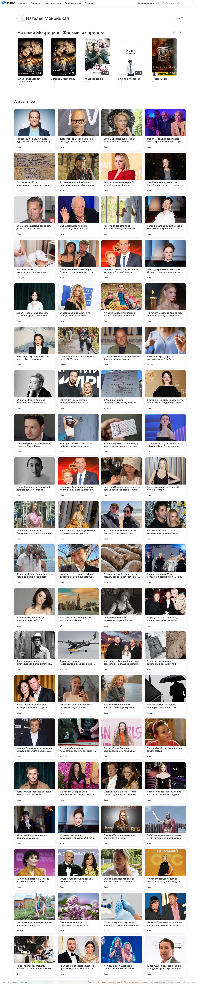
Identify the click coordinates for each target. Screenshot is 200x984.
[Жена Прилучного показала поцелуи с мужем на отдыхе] (34, 695)
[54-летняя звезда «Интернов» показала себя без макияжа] (121, 869)
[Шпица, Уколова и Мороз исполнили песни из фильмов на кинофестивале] (165, 564)
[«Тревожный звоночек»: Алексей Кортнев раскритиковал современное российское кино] (121, 347)
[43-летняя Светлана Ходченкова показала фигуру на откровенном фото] (165, 303)
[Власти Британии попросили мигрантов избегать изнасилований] (78, 608)
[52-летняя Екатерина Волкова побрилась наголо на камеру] (34, 869)
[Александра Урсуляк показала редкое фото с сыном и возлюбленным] (34, 347)
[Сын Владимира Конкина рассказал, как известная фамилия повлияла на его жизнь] (78, 216)
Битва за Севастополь (63, 78)
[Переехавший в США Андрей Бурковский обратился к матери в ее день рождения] (34, 129)
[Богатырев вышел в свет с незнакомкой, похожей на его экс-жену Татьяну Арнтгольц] (165, 521)
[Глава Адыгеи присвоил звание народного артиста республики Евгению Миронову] (165, 956)
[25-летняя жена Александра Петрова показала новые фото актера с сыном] (78, 260)
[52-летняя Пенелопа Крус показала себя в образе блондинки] (34, 608)
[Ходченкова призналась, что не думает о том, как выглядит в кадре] (165, 782)
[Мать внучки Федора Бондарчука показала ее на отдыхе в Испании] (121, 651)
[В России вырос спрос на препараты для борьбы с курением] (165, 347)
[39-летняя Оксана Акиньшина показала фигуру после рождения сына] (78, 695)
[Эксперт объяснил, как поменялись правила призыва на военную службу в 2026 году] (78, 738)
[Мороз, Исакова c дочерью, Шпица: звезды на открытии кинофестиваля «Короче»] (165, 608)
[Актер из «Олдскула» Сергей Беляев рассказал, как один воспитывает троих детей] (121, 303)
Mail (4, 982)
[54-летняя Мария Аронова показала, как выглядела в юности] (34, 390)
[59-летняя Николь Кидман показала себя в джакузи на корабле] (121, 695)
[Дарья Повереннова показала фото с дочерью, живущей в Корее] (34, 303)
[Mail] (4, 3)
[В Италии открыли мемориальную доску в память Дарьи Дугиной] (121, 390)
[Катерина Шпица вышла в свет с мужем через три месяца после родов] (165, 216)
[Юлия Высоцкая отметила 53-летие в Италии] (165, 477)
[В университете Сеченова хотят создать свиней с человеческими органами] (121, 564)
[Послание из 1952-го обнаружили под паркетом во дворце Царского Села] (34, 173)
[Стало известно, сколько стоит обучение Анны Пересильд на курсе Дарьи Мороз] (165, 434)
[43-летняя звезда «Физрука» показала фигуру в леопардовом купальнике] (165, 869)
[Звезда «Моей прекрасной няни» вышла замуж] (165, 738)
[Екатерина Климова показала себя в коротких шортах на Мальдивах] (78, 434)
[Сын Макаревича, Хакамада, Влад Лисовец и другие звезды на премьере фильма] (165, 173)
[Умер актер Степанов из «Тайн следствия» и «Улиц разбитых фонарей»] (78, 564)
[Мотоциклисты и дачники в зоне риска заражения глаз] (34, 913)
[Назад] (174, 32)
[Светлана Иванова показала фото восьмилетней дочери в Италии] (121, 477)
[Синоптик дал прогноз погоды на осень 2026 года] (78, 347)
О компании (13, 982)
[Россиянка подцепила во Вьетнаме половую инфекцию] (121, 216)
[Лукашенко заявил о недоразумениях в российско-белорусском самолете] (78, 651)
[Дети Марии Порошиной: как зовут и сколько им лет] (121, 129)
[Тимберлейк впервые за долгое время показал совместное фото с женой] (78, 956)
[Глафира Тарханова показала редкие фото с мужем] (121, 826)
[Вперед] (180, 32)
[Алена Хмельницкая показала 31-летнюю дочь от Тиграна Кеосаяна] (34, 477)
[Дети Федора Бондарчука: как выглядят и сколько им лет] (78, 129)
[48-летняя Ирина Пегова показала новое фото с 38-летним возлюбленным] (78, 390)
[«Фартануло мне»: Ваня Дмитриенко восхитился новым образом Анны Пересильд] (34, 521)
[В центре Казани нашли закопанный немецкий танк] (165, 651)
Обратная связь (188, 982)
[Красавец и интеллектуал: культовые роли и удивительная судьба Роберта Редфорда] (34, 651)
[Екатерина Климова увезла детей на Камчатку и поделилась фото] (165, 390)
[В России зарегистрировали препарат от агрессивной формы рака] (121, 913)
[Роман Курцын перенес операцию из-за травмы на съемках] (34, 782)
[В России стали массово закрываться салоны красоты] (34, 260)
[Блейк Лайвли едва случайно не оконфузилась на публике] (78, 521)
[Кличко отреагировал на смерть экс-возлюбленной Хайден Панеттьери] (121, 260)
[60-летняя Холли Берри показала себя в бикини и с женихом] (34, 564)
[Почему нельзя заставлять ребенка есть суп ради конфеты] (34, 956)
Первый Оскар (159, 78)
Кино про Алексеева (129, 78)
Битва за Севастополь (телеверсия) (30, 80)
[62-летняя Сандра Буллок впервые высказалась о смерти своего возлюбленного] (78, 782)
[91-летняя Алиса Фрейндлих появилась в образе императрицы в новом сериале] (34, 826)
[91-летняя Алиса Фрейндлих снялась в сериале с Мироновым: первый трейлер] (78, 173)
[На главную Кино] (10, 3)
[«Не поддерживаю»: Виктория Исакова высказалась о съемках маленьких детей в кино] (165, 260)
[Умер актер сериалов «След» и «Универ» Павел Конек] (34, 434)
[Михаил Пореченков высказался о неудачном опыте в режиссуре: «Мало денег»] (34, 738)
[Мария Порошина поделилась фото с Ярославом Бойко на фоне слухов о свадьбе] (165, 129)
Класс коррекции (94, 78)
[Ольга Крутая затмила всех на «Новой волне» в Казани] (78, 869)
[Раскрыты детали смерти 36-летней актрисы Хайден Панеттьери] (121, 173)
